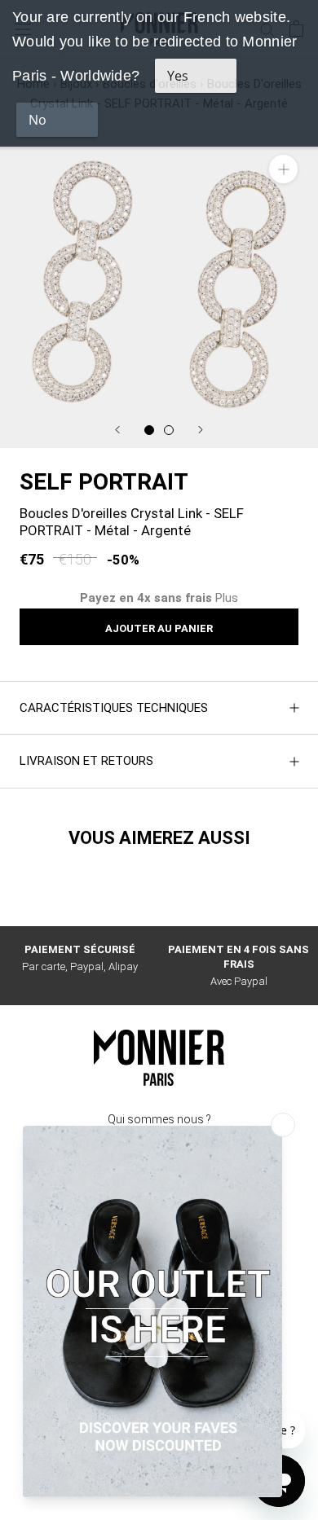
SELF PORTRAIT (104, 481)
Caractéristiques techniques (114, 708)
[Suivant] (200, 429)
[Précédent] (117, 429)
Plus (226, 598)
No (37, 120)
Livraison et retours (86, 760)
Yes (177, 76)
